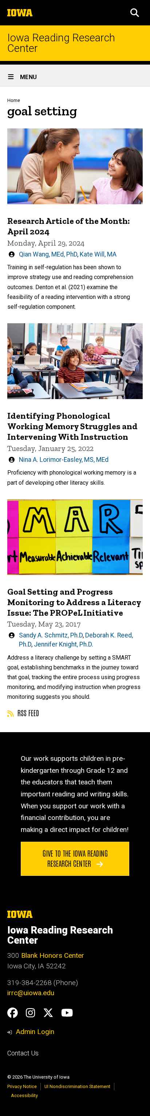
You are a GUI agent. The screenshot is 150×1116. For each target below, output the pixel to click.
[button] (134, 12)
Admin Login (35, 1031)
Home (13, 100)
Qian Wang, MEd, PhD (48, 254)
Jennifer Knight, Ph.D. (63, 644)
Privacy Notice (22, 1086)
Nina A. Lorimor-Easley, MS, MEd (63, 459)
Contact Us (23, 1053)
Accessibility (24, 1095)
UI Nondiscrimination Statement (77, 1086)
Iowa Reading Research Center (61, 43)
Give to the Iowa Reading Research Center (75, 858)
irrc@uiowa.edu (30, 993)
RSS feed (27, 712)
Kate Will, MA (98, 254)
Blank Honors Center (52, 955)
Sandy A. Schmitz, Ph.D (51, 635)
